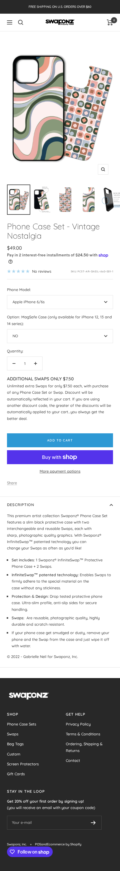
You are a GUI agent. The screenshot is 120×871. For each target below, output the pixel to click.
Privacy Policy (78, 724)
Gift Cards (16, 773)
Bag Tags (15, 743)
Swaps (12, 734)
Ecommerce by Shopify (64, 844)
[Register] (93, 823)
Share (12, 482)
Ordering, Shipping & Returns (84, 747)
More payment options (60, 471)
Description (20, 504)
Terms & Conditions (83, 734)
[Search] (20, 22)
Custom (13, 754)
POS (38, 844)
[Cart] (110, 22)
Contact (73, 760)
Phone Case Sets (21, 724)
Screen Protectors (23, 764)
